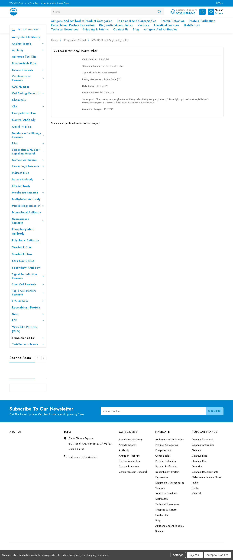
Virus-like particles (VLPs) (25, 329)
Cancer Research (22, 70)
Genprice (197, 466)
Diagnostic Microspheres (116, 25)
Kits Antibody (21, 186)
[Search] (159, 11)
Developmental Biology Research (26, 135)
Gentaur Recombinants (205, 472)
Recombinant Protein (26, 307)
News (15, 314)
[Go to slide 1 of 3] (44, 358)
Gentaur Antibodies (24, 160)
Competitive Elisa (24, 113)
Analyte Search (21, 44)
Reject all (195, 555)
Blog (136, 29)
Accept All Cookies (217, 555)
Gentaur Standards (203, 439)
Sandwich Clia (21, 247)
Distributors (192, 25)
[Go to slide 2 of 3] (37, 358)
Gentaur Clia (199, 461)
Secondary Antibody (26, 268)
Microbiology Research (26, 206)
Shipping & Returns (96, 29)
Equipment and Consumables (136, 21)
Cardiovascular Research (21, 78)
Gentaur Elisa (199, 456)
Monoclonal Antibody (26, 212)
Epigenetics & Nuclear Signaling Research (26, 151)
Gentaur (196, 450)
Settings (178, 555)
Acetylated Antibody (26, 37)
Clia (14, 106)
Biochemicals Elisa (24, 63)
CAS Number (20, 87)
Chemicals (19, 100)
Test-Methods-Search (25, 344)
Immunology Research (25, 166)
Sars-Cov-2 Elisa (23, 261)
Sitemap (159, 531)
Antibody (17, 50)
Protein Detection (172, 21)
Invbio (195, 483)
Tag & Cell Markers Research (24, 292)
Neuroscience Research (20, 221)
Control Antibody (24, 120)
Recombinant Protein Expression (72, 25)
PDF (14, 320)
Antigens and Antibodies (160, 29)
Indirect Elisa (20, 173)
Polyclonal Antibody (25, 240)
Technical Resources (64, 29)
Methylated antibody (26, 199)
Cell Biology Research (25, 93)
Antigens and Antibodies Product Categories (81, 21)
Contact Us (120, 29)
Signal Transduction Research (24, 276)
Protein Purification (202, 21)
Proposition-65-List (23, 338)
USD (218, 3)
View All (196, 493)
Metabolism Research (25, 192)
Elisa (15, 143)
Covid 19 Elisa (21, 127)
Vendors (143, 25)
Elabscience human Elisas (206, 477)
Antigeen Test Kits (24, 57)
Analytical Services (166, 25)
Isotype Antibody (22, 179)
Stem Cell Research (24, 284)
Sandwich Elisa (22, 254)
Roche (195, 488)
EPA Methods (20, 301)
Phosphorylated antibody (22, 231)
